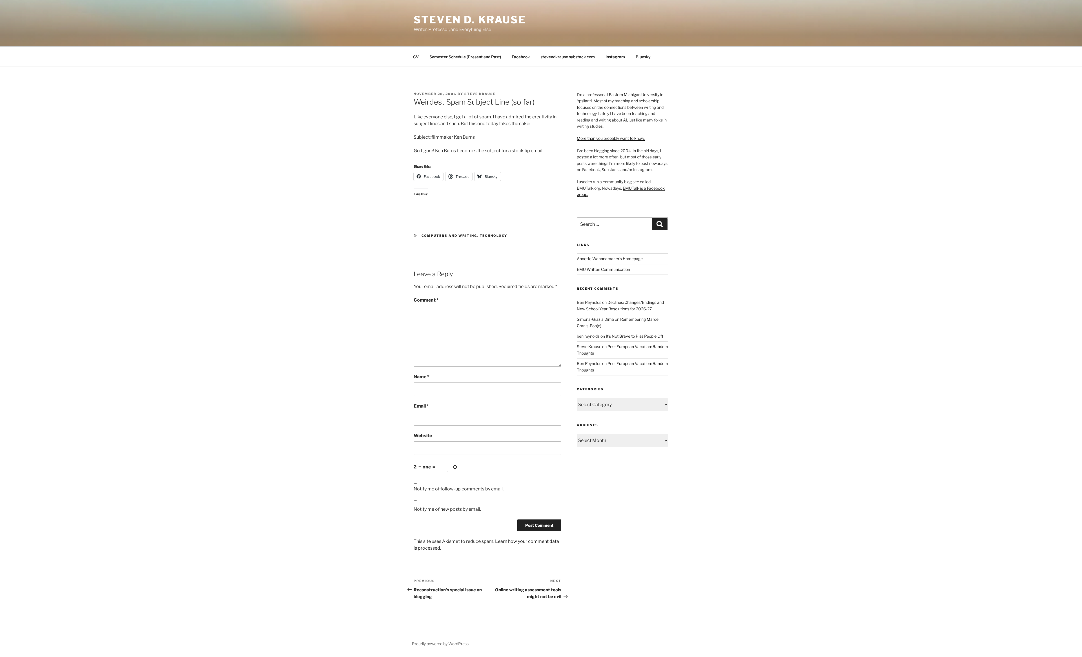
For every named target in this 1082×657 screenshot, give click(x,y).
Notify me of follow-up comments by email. (459, 489)
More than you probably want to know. (611, 138)
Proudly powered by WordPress (440, 643)
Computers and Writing (449, 236)
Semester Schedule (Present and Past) (465, 56)
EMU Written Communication (603, 269)
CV (416, 56)
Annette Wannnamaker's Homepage (610, 258)
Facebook (521, 56)
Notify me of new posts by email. (447, 509)
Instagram (615, 56)
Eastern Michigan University (634, 94)
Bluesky (643, 56)
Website (423, 435)
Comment (426, 300)
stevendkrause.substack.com (567, 56)
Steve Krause (480, 94)
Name (421, 376)
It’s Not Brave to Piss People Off (634, 336)
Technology (493, 236)
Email (421, 406)
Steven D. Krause (470, 20)
